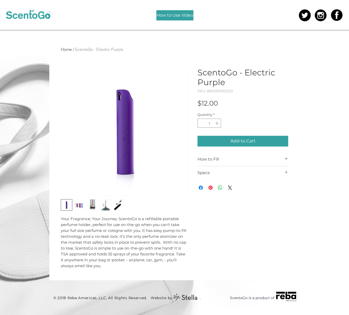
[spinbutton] (209, 123)
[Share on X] (230, 188)
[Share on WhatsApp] (220, 188)
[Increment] (217, 123)
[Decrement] (201, 123)
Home (66, 49)
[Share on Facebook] (201, 188)
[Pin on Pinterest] (210, 188)
